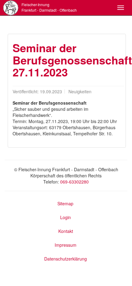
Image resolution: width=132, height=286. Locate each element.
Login (65, 217)
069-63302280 (74, 182)
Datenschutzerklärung (65, 259)
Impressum (65, 245)
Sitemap (65, 203)
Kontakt (65, 231)
